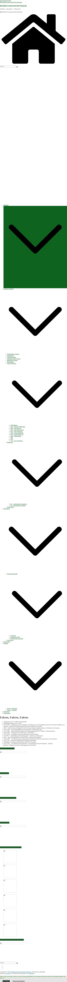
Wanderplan (10, 355)
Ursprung (13, 635)
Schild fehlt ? (10, 507)
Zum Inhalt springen (5, 0)
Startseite (5, 205)
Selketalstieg (13, 425)
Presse (8, 286)
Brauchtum (6, 508)
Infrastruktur (10, 362)
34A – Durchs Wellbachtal (17, 426)
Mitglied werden (11, 282)
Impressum (6, 711)
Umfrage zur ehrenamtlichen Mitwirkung (18, 278)
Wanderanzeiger (11, 273)
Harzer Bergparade (12, 574)
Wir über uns (10, 271)
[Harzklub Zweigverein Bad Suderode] (33, 64)
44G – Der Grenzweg (16, 431)
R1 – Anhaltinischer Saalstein (18, 504)
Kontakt (5, 643)
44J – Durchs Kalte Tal (16, 434)
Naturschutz (6, 642)
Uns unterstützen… (12, 287)
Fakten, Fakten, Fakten (13, 275)
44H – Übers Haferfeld (16, 433)
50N (11, 437)
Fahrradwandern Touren (13, 359)
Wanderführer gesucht (13, 354)
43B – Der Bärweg (15, 428)
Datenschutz (6, 713)
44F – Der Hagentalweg (17, 430)
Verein (5, 206)
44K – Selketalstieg (15, 436)
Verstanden (6, 981)
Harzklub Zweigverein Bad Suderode (13, 6)
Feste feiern (10, 640)
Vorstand (9, 276)
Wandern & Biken (8, 289)
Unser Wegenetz (11, 363)
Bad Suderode (11, 281)
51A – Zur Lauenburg (16, 441)
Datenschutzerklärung (19, 981)
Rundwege (10, 442)
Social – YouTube (12, 710)
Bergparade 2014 (15, 637)
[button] (35, 270)
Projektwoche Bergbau (16, 638)
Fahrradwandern (11, 357)
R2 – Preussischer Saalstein (18, 505)
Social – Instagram (12, 708)
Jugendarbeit (10, 279)
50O (11, 439)
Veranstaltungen (11, 284)
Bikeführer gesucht (12, 360)
